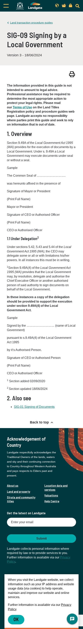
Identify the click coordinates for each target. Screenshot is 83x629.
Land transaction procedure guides (31, 22)
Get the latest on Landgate (26, 513)
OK (16, 619)
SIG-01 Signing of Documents (34, 406)
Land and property (18, 491)
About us (12, 485)
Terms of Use (22, 107)
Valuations (51, 495)
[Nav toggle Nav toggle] (6, 6)
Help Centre (51, 501)
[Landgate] (29, 6)
